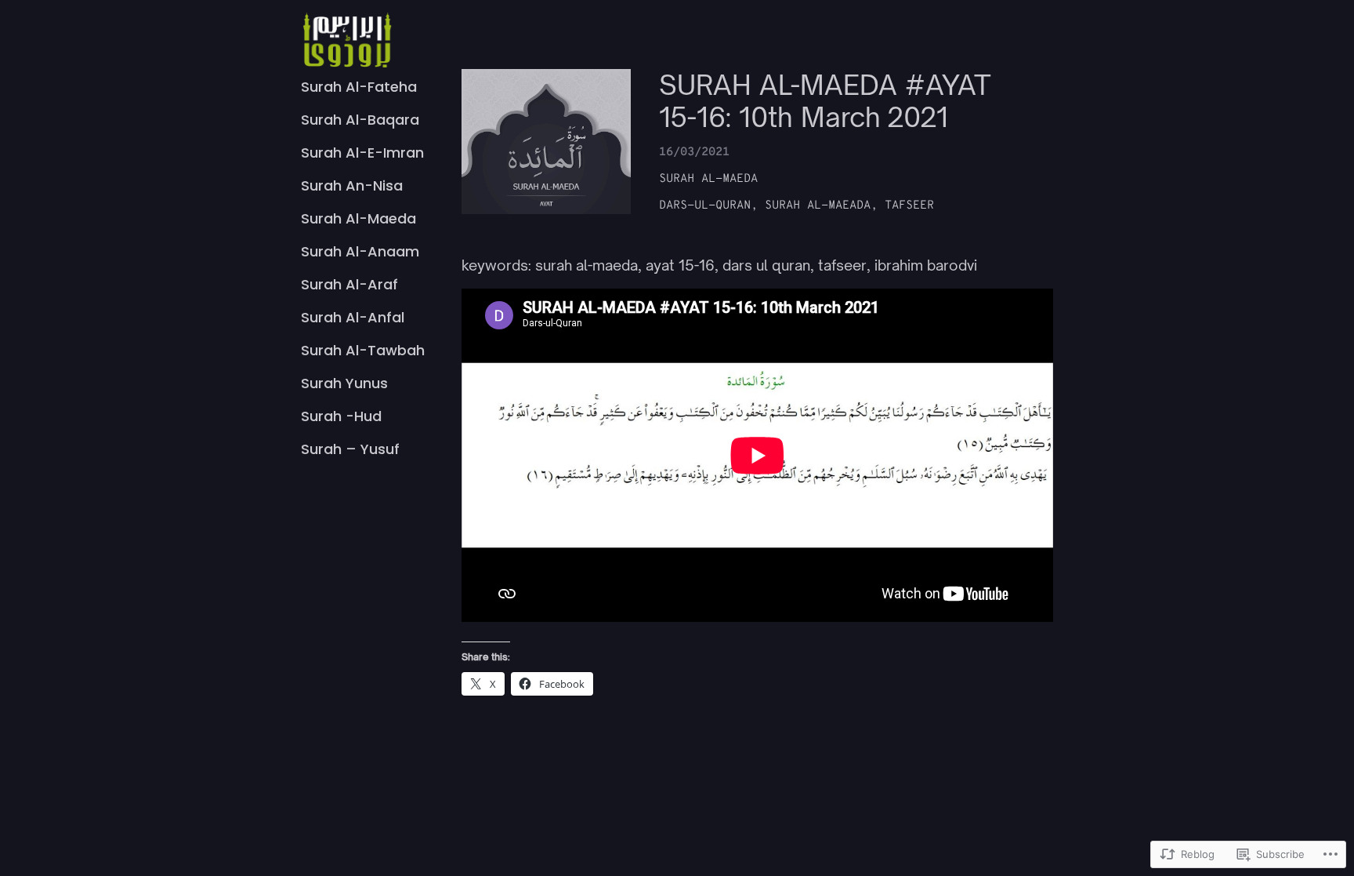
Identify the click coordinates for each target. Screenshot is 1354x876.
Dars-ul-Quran (705, 205)
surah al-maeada (818, 205)
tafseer (909, 205)
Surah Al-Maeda (708, 179)
